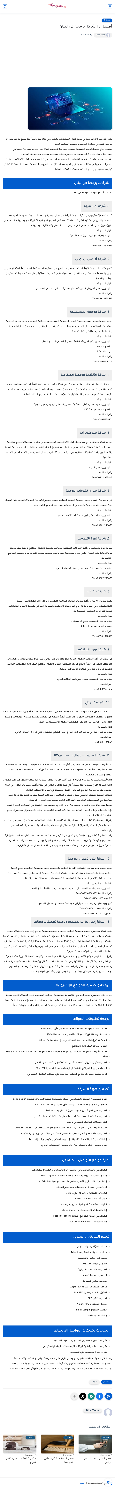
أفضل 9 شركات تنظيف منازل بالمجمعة (59, 1460)
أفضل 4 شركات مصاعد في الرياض (98, 1460)
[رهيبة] (57, 6)
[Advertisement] (57, 68)
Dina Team (100, 35)
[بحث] (5, 6)
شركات (107, 20)
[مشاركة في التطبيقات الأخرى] (74, 1396)
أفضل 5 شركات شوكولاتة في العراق (21, 1460)
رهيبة (82, 1483)
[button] (99, 1396)
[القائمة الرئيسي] (110, 6)
